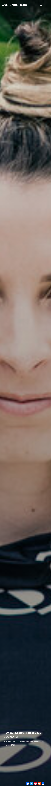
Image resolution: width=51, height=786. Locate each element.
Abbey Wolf (11, 741)
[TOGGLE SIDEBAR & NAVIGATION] (46, 5)
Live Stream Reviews (30, 741)
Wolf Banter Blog (14, 5)
